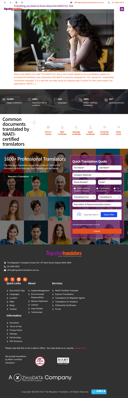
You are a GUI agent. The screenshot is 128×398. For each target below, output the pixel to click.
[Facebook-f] (5, 2)
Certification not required (102, 189)
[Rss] (22, 2)
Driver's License (48, 133)
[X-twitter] (11, 2)
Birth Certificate (62, 133)
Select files (109, 214)
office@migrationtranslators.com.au (86, 225)
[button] (122, 9)
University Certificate (104, 133)
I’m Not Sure (117, 189)
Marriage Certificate (76, 133)
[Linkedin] (16, 2)
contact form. (80, 348)
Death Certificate (90, 133)
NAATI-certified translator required (82, 189)
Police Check (118, 133)
